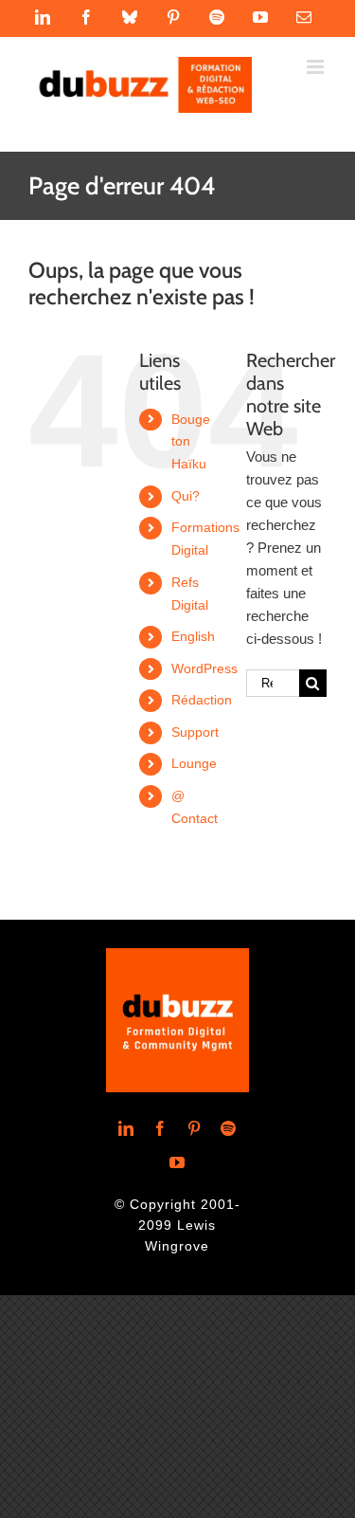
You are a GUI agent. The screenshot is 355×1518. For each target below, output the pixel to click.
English (193, 636)
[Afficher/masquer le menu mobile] (317, 67)
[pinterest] (194, 1128)
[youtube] (177, 1162)
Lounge (194, 763)
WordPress (204, 668)
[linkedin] (125, 1128)
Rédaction (201, 699)
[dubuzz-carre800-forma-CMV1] (177, 955)
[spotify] (228, 1128)
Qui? (185, 495)
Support (195, 732)
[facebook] (160, 1128)
